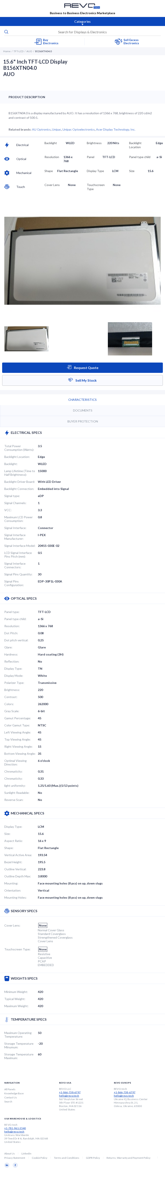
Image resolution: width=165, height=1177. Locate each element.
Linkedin (26, 1153)
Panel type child (139, 157)
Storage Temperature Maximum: (19, 1056)
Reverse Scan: (13, 800)
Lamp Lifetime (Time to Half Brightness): (19, 472)
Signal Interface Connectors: (15, 565)
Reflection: (11, 661)
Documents (82, 410)
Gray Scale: (11, 711)
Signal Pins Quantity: (18, 574)
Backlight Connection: (19, 489)
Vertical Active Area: (18, 855)
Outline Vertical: (15, 869)
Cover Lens (52, 185)
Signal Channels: (15, 503)
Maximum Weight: (16, 1006)
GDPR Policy (93, 1157)
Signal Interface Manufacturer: (15, 536)
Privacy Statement (14, 1157)
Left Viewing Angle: (17, 732)
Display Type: (13, 668)
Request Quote (85, 368)
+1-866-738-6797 (70, 1092)
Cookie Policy (39, 1157)
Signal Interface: (15, 528)
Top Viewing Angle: (17, 739)
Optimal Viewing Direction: (15, 762)
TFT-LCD (18, 51)
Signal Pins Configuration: (14, 583)
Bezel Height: (13, 862)
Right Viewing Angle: (18, 746)
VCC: (8, 510)
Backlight (50, 143)
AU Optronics (41, 129)
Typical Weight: (14, 999)
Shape (48, 171)
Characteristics (82, 399)
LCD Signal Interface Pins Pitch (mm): (18, 554)
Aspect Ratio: (13, 841)
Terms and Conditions (66, 1157)
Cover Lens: (12, 925)
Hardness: (11, 654)
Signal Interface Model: (19, 545)
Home (7, 51)
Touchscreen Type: (17, 949)
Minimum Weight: (16, 992)
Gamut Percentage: (17, 718)
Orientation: (12, 890)
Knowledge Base (14, 1093)
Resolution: (12, 626)
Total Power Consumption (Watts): (19, 447)
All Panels (9, 1089)
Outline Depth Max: (17, 876)
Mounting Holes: (15, 897)
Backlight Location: (17, 457)
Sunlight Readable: (16, 792)
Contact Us (10, 1097)
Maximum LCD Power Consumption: (18, 519)
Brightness (94, 143)
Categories (82, 21)
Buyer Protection (82, 421)
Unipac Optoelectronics (79, 129)
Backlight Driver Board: (19, 481)
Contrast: (10, 697)
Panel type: (12, 612)
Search (8, 1101)
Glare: (8, 647)
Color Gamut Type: (17, 725)
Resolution (51, 157)
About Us (9, 1153)
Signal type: (12, 496)
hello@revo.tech (69, 1095)
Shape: (9, 848)
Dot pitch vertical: (16, 640)
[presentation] (82, 32)
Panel (90, 157)
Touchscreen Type (96, 187)
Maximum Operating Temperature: (18, 1034)
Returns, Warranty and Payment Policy (128, 1157)
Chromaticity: (13, 771)
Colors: (9, 704)
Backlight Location (135, 145)
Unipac (56, 129)
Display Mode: (13, 675)
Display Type (95, 171)
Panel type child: (15, 619)
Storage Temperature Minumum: (19, 1045)
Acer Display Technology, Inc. (115, 129)
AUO (29, 51)
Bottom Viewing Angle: (20, 753)
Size (131, 171)
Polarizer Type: (14, 683)
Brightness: (12, 690)
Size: (7, 833)
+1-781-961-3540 (15, 1128)
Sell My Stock (86, 380)
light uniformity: (15, 785)
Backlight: (11, 464)
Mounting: (11, 883)
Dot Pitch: (11, 633)
